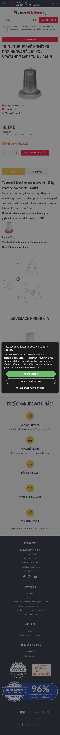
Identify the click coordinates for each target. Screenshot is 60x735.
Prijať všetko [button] (31, 374)
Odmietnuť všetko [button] (31, 381)
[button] (30, 387)
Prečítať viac (35, 367)
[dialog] (30, 367)
